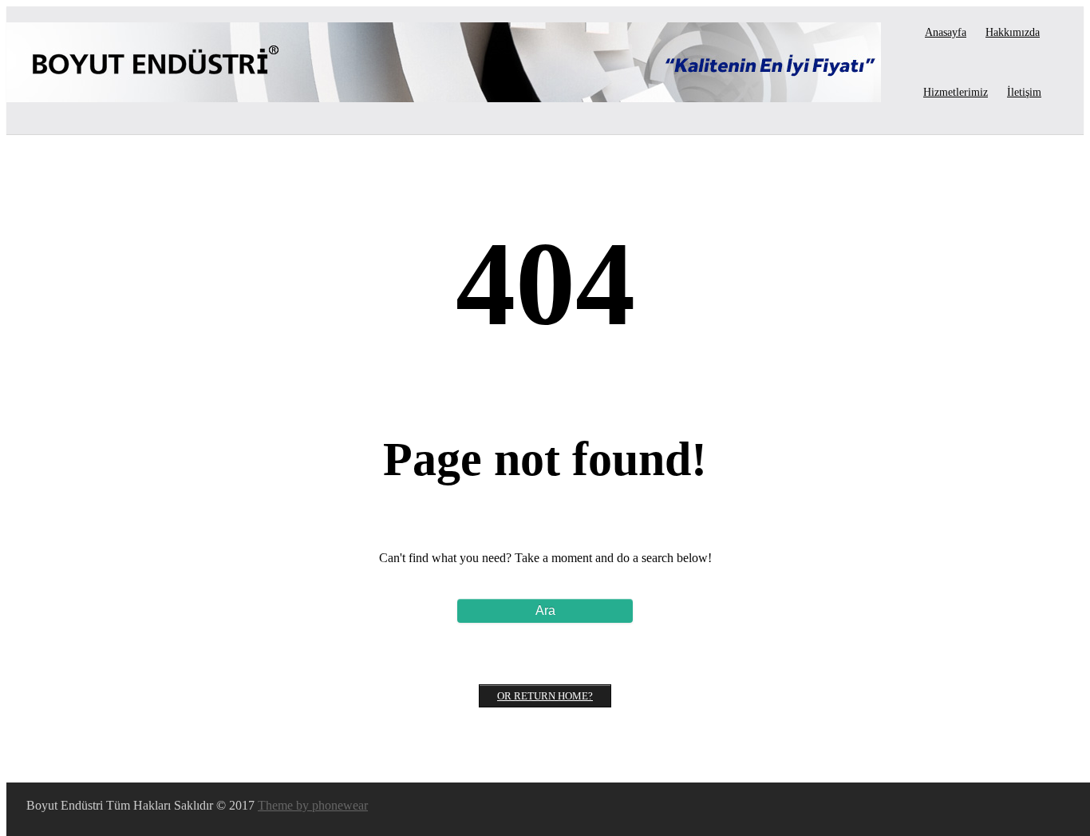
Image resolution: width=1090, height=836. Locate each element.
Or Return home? (545, 696)
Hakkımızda (1012, 32)
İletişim (1024, 92)
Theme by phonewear (313, 805)
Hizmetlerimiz (955, 92)
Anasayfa (945, 32)
